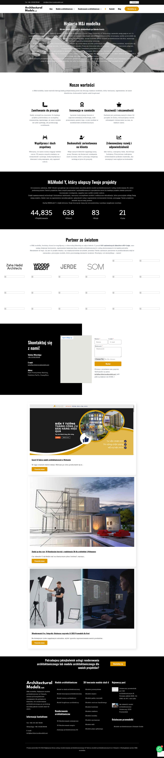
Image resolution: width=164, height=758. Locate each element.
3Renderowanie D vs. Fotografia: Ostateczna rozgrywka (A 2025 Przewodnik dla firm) (61, 633)
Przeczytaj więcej (40, 469)
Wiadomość (98, 346)
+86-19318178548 (33, 2)
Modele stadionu (91, 711)
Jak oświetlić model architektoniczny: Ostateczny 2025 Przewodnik (126, 708)
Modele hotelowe (91, 707)
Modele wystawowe (92, 720)
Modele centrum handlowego (96, 702)
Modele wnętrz (90, 694)
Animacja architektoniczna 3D (67, 730)
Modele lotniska (91, 715)
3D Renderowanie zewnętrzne (67, 721)
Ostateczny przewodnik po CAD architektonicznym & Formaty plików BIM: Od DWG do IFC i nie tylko (128, 693)
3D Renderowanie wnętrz (66, 725)
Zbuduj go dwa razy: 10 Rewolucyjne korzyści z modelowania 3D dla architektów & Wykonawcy (64, 551)
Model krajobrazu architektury (68, 702)
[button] (132, 9)
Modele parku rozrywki (93, 698)
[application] (74, 9)
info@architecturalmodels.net (53, 2)
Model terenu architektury (66, 698)
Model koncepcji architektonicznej (69, 694)
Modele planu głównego (94, 729)
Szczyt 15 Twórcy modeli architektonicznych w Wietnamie (51, 460)
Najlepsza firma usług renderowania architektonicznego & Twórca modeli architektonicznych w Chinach (81, 748)
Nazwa (97, 339)
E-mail (110, 339)
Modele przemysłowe (93, 689)
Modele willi (89, 724)
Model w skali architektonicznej (68, 689)
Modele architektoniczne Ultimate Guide (128, 726)
